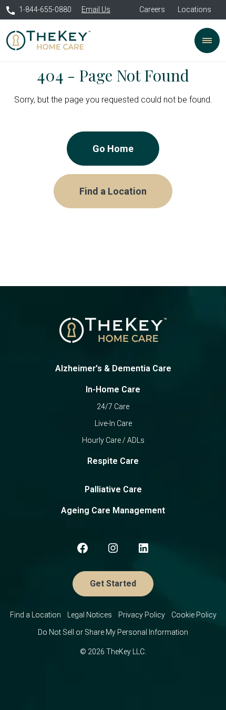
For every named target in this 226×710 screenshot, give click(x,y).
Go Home (113, 148)
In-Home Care (113, 389)
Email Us (95, 9)
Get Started (113, 584)
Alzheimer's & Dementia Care (113, 368)
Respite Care (113, 461)
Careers (152, 9)
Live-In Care (113, 423)
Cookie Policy (194, 615)
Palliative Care (113, 489)
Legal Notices (89, 615)
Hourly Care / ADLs (113, 440)
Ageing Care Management (113, 510)
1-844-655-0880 (45, 9)
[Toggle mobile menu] (207, 40)
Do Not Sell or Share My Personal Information (113, 632)
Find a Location (113, 191)
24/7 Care (113, 406)
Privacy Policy (141, 615)
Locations (194, 9)
